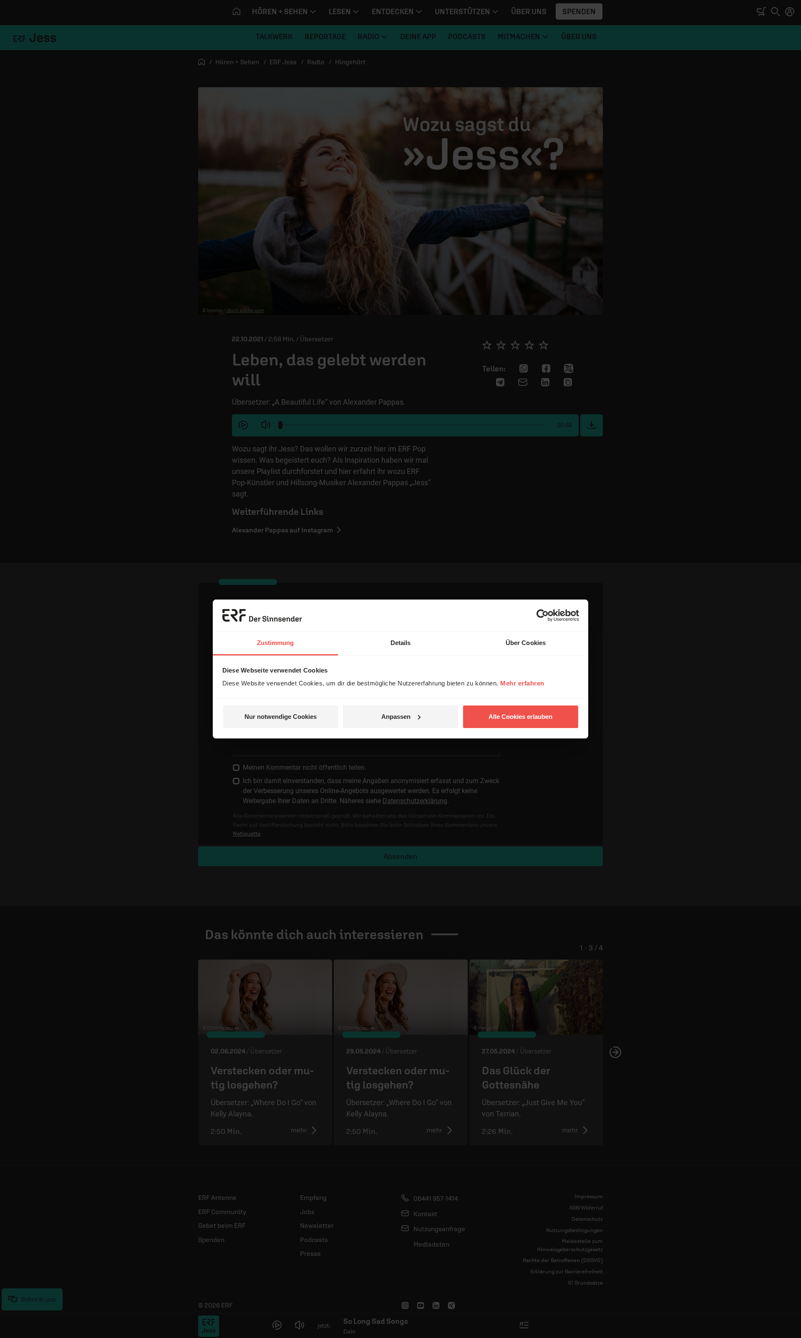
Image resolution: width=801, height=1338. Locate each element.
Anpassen (396, 716)
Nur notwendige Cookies (280, 716)
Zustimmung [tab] (275, 642)
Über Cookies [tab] (526, 642)
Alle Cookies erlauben (520, 716)
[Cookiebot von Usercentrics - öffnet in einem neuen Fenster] (542, 615)
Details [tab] (400, 642)
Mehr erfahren (522, 683)
